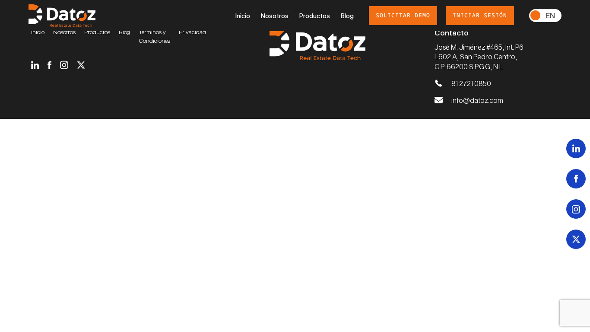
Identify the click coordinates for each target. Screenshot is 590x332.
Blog (347, 15)
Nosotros (275, 15)
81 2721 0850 (471, 83)
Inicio (242, 15)
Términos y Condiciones (154, 36)
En (550, 15)
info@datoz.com (477, 100)
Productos (314, 15)
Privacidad (192, 32)
